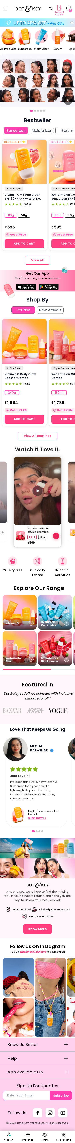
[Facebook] (37, 1113)
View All (37, 260)
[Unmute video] (68, 100)
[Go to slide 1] (31, 111)
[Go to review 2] (37, 831)
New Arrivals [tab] (50, 310)
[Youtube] (63, 1113)
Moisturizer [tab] (42, 130)
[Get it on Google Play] (49, 286)
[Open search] (51, 8)
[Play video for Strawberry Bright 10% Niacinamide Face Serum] (37, 491)
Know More (37, 929)
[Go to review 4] (42, 831)
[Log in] (8, 1134)
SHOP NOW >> (37, 818)
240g (12, 393)
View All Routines (37, 436)
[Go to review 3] (39, 831)
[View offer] (37, 80)
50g (24, 215)
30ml (32, 537)
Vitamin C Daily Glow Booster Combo (20, 376)
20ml (43, 537)
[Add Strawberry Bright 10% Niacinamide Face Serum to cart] (56, 536)
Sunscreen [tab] (15, 130)
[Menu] (5, 9)
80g (11, 215)
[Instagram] (50, 1113)
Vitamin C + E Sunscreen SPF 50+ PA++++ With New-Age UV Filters (24, 197)
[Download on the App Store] (26, 286)
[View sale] (37, 22)
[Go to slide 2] (35, 111)
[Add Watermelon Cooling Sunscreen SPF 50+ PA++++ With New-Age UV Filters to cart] (2, 532)
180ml (59, 393)
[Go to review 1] (33, 831)
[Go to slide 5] (44, 111)
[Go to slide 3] (38, 111)
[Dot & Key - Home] (28, 9)
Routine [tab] (23, 310)
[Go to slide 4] (41, 111)
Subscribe (61, 1095)
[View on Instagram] (18, 977)
